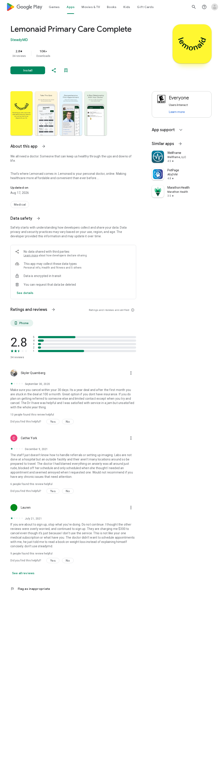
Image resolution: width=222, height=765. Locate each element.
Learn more (31, 255)
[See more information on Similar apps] (180, 143)
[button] (21, 113)
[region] (79, 53)
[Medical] (19, 204)
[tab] (54, 7)
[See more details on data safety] (25, 293)
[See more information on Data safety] (38, 218)
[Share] (54, 70)
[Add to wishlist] (66, 70)
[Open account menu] (214, 7)
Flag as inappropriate (30, 589)
